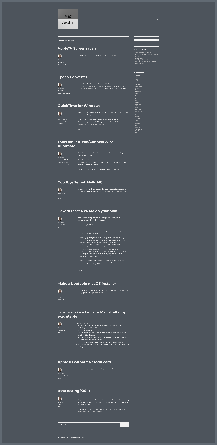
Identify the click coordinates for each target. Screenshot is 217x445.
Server (137, 116)
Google (137, 95)
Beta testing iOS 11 (74, 391)
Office (137, 106)
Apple (59, 64)
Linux (63, 93)
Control (60, 164)
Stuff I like (156, 19)
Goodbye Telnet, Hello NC (80, 182)
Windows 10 (138, 129)
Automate (60, 162)
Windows (60, 123)
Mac (66, 93)
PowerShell (61, 165)
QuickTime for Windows (79, 106)
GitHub (116, 169)
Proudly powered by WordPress (75, 437)
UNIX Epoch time (93, 86)
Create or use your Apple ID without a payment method (96, 369)
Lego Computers (139, 58)
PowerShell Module (84, 160)
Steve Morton (61, 59)
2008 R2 (137, 75)
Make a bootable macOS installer (87, 283)
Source (80, 129)
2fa (136, 77)
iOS (59, 407)
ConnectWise (67, 162)
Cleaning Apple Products (141, 60)
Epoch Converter (72, 77)
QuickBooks (138, 111)
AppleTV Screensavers (77, 48)
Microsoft (138, 104)
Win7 (136, 125)
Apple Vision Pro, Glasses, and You (144, 53)
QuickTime (64, 121)
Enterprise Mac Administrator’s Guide (103, 84)
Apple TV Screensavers (109, 55)
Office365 (138, 107)
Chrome (137, 84)
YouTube (137, 132)
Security (137, 115)
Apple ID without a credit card (84, 362)
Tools (136, 120)
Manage (67, 164)
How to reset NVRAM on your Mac (87, 211)
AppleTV (63, 64)
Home (148, 19)
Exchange (138, 91)
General (137, 93)
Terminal (137, 118)
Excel (136, 90)
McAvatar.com (61, 437)
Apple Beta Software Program (108, 400)
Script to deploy (83, 162)
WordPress (138, 131)
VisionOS (137, 124)
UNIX (69, 93)
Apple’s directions (97, 293)
